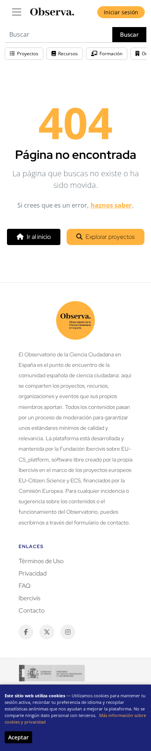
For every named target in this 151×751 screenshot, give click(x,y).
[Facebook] (26, 632)
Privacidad (32, 573)
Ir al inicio (39, 237)
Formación (111, 53)
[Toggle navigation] (16, 12)
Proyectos (27, 53)
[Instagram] (67, 632)
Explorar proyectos (110, 237)
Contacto (32, 610)
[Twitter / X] (46, 632)
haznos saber (111, 205)
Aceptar (18, 737)
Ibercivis (29, 598)
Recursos (68, 53)
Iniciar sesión (121, 12)
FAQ (25, 586)
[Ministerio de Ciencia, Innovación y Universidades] (52, 673)
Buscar (129, 34)
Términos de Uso (41, 561)
